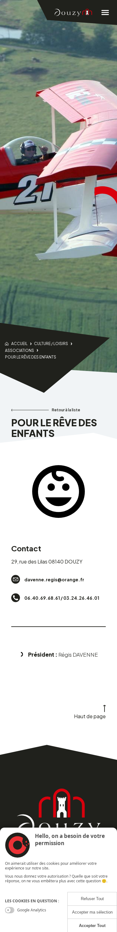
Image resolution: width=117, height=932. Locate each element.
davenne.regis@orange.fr (54, 579)
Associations (19, 350)
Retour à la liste (66, 410)
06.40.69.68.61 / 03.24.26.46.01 (61, 598)
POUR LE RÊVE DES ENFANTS (30, 357)
